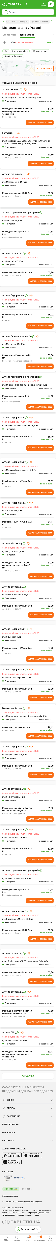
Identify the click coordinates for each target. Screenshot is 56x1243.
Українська (9, 1189)
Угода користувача (10, 1196)
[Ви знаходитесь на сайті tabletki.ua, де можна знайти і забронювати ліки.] (15, 4)
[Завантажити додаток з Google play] (12, 1155)
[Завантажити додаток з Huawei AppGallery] (12, 1162)
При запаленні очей (39, 22)
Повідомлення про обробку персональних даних (22, 1202)
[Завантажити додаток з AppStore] (32, 1155)
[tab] (27, 35)
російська (27, 1189)
